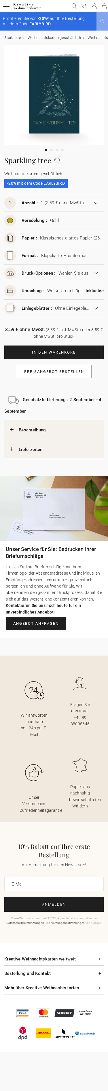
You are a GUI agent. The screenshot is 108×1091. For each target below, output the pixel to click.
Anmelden (54, 904)
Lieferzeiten (31, 449)
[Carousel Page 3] (57, 150)
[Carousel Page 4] (62, 150)
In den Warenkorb (54, 352)
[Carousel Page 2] (51, 150)
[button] (102, 21)
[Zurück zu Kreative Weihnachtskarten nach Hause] (27, 9)
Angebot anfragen (36, 623)
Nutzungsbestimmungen (68, 922)
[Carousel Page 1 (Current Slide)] (46, 150)
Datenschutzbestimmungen (25, 922)
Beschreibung (32, 430)
